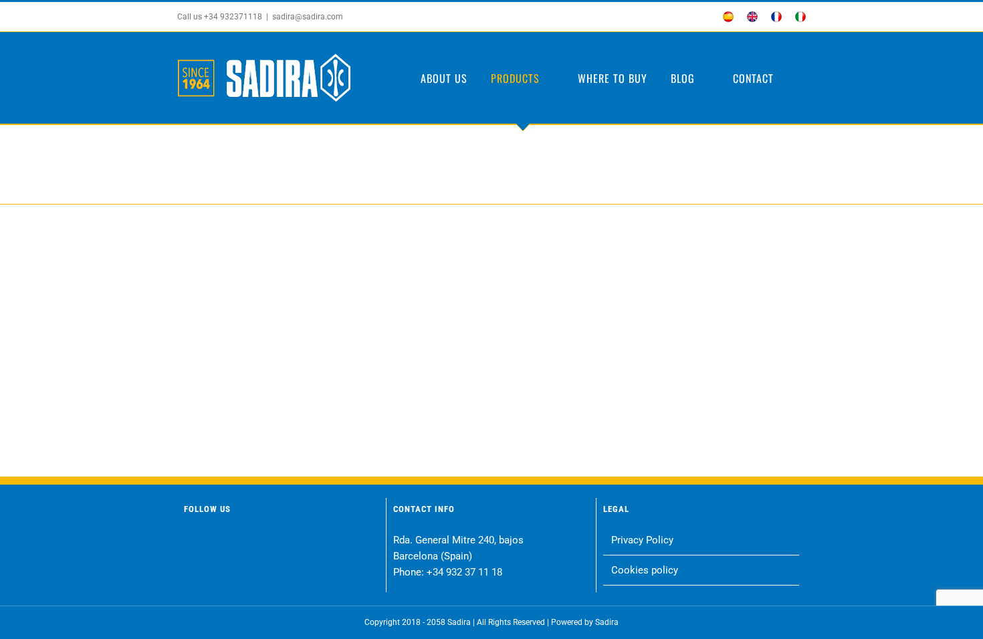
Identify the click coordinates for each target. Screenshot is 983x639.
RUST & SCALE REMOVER (251, 365)
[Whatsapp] (268, 542)
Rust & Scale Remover (572, 348)
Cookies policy (644, 570)
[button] (801, 78)
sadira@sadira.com (307, 16)
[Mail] (293, 542)
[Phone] (318, 542)
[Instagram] (217, 542)
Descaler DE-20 (251, 348)
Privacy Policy (642, 540)
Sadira (607, 622)
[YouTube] (242, 542)
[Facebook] (191, 542)
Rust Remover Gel (732, 348)
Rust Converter (411, 348)
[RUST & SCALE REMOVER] (251, 284)
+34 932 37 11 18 (464, 572)
